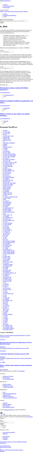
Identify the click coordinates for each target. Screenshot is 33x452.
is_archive (5, 319)
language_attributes (7, 314)
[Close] (0, 2)
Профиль (5, 437)
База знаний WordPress (9, 432)
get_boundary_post (7, 300)
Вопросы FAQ (7, 395)
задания (4, 425)
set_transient (6, 191)
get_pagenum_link (7, 165)
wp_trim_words (7, 173)
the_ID (4, 238)
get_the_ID (6, 225)
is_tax (4, 282)
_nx (4, 141)
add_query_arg (6, 219)
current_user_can (7, 277)
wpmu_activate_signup (8, 212)
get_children (6, 299)
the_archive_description (9, 159)
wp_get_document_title (8, 253)
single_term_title (7, 140)
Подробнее (22, 371)
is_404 (4, 254)
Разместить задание (8, 376)
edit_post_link (6, 181)
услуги (3, 427)
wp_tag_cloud (6, 131)
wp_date (5, 149)
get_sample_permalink (8, 177)
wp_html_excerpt (7, 279)
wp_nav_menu (6, 259)
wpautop (5, 130)
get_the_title (6, 227)
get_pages (5, 301)
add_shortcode (6, 271)
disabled (5, 144)
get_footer (5, 268)
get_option (5, 304)
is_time (5, 296)
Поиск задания (7, 384)
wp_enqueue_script (8, 326)
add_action (5, 324)
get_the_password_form (9, 242)
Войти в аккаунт (7, 404)
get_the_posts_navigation (9, 154)
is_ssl (4, 213)
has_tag (5, 134)
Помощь (25, 11)
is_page (5, 322)
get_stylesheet (6, 205)
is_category (6, 283)
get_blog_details (7, 209)
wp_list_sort (6, 158)
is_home (5, 286)
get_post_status (6, 198)
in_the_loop (6, 285)
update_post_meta (7, 185)
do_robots (5, 292)
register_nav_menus (8, 261)
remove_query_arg (7, 214)
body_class (5, 310)
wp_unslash (6, 216)
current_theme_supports (9, 252)
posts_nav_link (6, 160)
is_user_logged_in (7, 230)
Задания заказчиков (8, 387)
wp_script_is (6, 263)
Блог (4, 392)
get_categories (6, 246)
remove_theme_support (8, 250)
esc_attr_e (5, 221)
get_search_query (7, 202)
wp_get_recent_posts (8, 293)
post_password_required (9, 241)
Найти (2, 22)
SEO (1, 369)
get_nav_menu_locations (9, 156)
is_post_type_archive (8, 184)
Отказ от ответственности (10, 397)
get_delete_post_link (8, 180)
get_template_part (7, 266)
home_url (5, 303)
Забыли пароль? (19, 11)
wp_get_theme (6, 288)
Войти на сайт (4, 11)
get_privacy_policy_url (8, 163)
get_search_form (7, 270)
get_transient (6, 189)
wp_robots (5, 248)
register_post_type (7, 192)
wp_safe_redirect (7, 224)
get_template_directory (8, 328)
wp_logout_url (6, 232)
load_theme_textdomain (9, 142)
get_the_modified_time (8, 220)
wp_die (5, 290)
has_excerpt (6, 174)
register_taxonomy (7, 194)
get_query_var (6, 274)
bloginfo (5, 313)
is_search (5, 321)
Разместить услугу (8, 385)
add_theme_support (8, 329)
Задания (5, 4)
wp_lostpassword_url (8, 207)
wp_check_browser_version (10, 162)
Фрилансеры (6, 7)
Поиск (1, 421)
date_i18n (5, 235)
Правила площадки (8, 396)
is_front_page (6, 297)
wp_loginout (6, 201)
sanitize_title (6, 137)
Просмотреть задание (5, 447)
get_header (5, 267)
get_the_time (6, 234)
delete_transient (7, 188)
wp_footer (5, 311)
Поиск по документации (6, 21)
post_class (5, 239)
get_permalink (6, 228)
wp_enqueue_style (7, 325)
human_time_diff (7, 281)
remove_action (6, 257)
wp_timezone (6, 151)
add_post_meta (6, 187)
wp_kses (5, 236)
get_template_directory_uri (9, 272)
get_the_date (6, 306)
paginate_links (6, 138)
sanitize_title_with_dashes (9, 183)
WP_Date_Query (7, 289)
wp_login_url (6, 231)
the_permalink (6, 243)
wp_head (5, 315)
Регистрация (11, 11)
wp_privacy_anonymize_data (10, 196)
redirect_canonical (7, 147)
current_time (6, 308)
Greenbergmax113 (9, 95)
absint (4, 199)
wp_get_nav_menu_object (9, 155)
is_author (5, 167)
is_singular (5, 318)
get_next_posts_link (8, 166)
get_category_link (7, 245)
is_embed (5, 148)
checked (5, 145)
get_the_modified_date (8, 170)
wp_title (5, 195)
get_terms (5, 206)
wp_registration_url (8, 217)
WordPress (2, 346)
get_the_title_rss (7, 172)
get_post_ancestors (7, 223)
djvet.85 (6, 121)
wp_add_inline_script (8, 136)
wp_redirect (6, 275)
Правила (5, 433)
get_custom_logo (7, 249)
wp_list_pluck (6, 133)
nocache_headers (7, 210)
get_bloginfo (6, 178)
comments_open (7, 278)
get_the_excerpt (7, 176)
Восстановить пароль (8, 407)
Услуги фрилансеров (8, 6)
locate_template (7, 203)
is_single (5, 317)
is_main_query (6, 256)
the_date (5, 307)
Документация (9, 393)
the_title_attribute (7, 169)
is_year (5, 295)
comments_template (8, 264)
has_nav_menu (6, 152)
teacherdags (7, 108)
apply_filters (6, 260)
